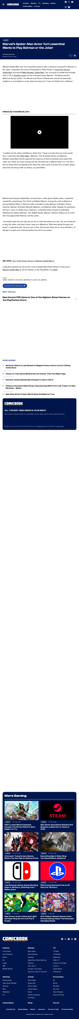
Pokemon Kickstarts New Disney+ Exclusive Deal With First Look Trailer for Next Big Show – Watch (40, 387)
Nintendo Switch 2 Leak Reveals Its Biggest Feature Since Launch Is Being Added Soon (38, 366)
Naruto (30, 992)
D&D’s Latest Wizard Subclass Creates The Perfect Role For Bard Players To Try (20, 827)
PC (4, 995)
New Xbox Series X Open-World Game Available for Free (30, 394)
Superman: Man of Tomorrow (37, 972)
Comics (26, 3)
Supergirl (31, 957)
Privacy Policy (60, 426)
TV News (56, 951)
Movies (34, 3)
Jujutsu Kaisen (32, 989)
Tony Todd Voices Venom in (33, 260)
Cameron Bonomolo (9, 54)
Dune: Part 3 (32, 966)
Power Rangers (58, 992)
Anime (52, 3)
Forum (37, 6)
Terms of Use (40, 426)
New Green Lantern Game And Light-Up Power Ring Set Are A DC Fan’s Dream (21, 918)
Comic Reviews (7, 954)
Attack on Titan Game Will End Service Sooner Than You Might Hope (36, 374)
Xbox (4, 989)
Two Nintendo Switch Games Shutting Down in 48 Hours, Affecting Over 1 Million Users (21, 887)
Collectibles (27, 6)
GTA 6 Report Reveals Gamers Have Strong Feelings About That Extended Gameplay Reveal (57, 918)
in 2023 (54, 269)
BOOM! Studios (8, 969)
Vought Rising (57, 969)
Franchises (58, 977)
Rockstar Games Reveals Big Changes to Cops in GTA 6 (29, 380)
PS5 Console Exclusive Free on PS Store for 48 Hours (55, 886)
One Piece (31, 998)
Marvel (5, 957)
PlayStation (6, 992)
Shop (30, 1003)
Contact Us (10, 1009)
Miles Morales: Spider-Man (33, 72)
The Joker (34, 280)
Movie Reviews (32, 954)
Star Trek (56, 989)
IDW (4, 966)
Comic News (7, 951)
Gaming (45, 3)
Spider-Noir (56, 957)
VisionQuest (57, 972)
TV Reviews (57, 954)
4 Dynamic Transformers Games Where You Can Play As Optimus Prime (21, 857)
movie (20, 75)
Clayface (30, 963)
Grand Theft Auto (58, 995)
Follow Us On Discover (14, 286)
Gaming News (7, 980)
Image (5, 963)
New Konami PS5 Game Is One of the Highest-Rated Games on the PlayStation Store (36, 298)
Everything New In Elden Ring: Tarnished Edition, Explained (53, 857)
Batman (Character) (9, 280)
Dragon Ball (31, 983)
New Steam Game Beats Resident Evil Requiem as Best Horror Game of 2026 (56, 827)
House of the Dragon (60, 963)
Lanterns (56, 966)
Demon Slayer (32, 986)
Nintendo (5, 986)
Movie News (32, 951)
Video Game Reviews (9, 983)
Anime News (32, 980)
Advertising (22, 1009)
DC (4, 960)
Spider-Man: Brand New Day (37, 960)
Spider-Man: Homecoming (22, 280)
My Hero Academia (34, 995)
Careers (41, 1009)
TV (39, 3)
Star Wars (56, 986)
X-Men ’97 (56, 960)
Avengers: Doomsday (35, 969)
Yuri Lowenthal (42, 280)
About (32, 1009)
